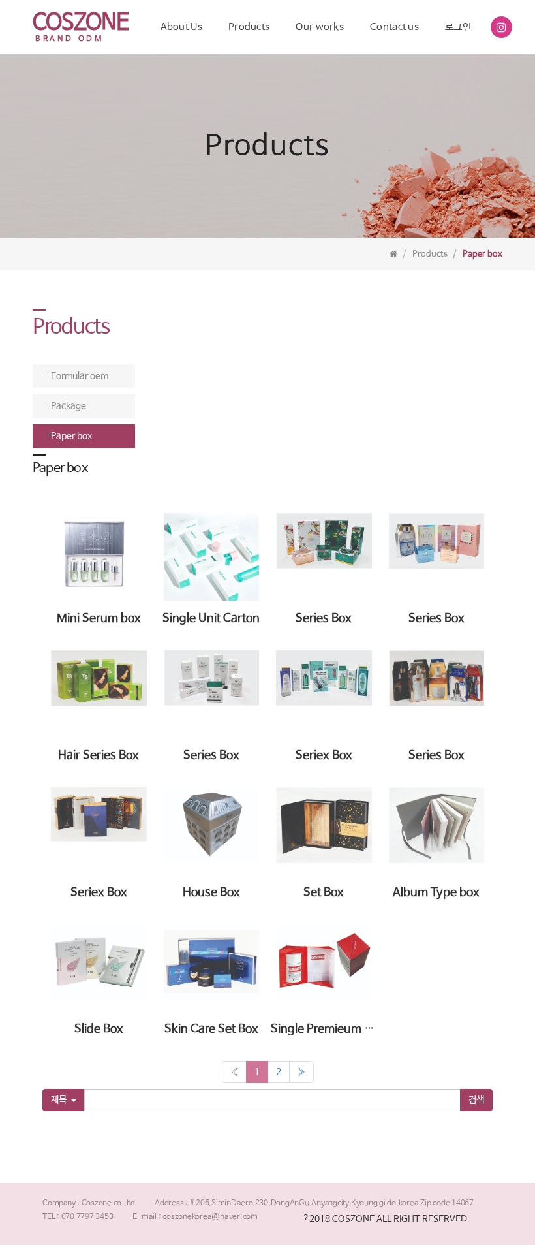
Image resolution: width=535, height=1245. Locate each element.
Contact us (394, 27)
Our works (320, 27)
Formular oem (79, 376)
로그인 (458, 27)
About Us (181, 27)
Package (68, 406)
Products (248, 27)
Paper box (71, 436)
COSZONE (80, 23)
